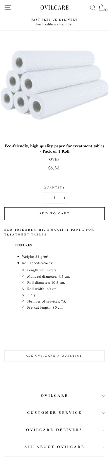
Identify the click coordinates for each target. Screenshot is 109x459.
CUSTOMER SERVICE (54, 412)
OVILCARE (54, 395)
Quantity (54, 187)
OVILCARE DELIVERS (54, 430)
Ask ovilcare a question (54, 355)
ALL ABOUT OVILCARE (54, 447)
